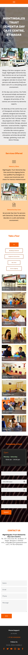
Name (3, 470)
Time (3, 486)
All (14, 244)
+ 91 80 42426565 (14, 637)
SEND (6, 616)
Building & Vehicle (14, 250)
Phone (3, 502)
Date (3, 478)
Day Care (14, 262)
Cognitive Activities (14, 256)
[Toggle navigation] (14, 2)
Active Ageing (14, 268)
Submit (6, 512)
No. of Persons (6, 494)
